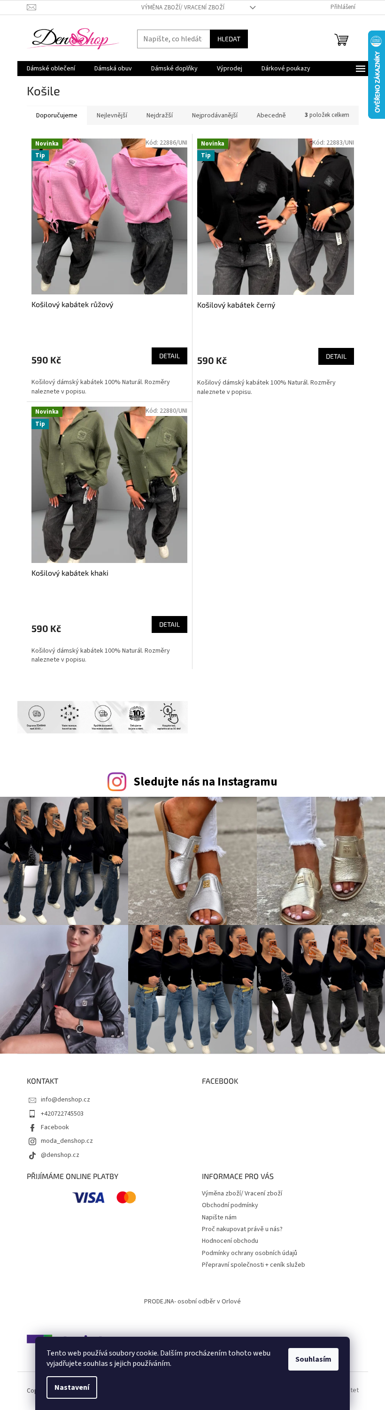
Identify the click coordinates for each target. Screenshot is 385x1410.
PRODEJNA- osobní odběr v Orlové (192, 1301)
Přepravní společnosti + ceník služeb (253, 1265)
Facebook (55, 1127)
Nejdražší (159, 115)
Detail (169, 356)
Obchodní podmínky (230, 1205)
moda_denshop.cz (67, 1141)
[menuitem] (51, 68)
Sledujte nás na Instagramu (205, 781)
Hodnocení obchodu (230, 1241)
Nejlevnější (112, 115)
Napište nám (219, 1217)
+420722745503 (62, 1113)
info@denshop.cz (65, 1099)
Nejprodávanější (215, 115)
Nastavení (71, 1387)
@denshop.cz (60, 1155)
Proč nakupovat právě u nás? (242, 1229)
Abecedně (271, 115)
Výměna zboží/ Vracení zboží (182, 7)
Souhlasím (313, 1359)
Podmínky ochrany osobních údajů (249, 1253)
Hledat (228, 39)
